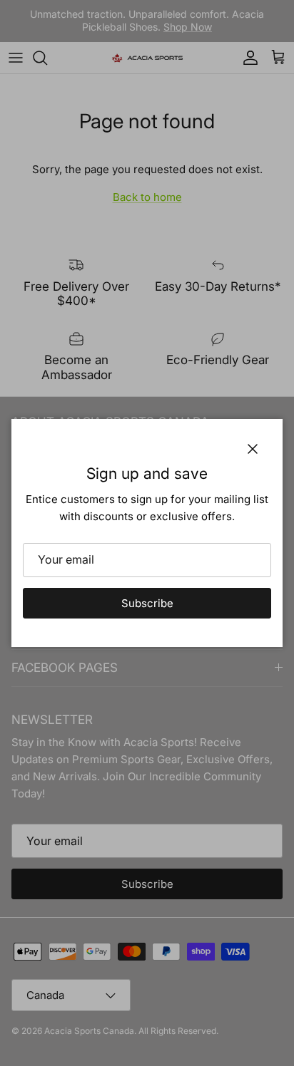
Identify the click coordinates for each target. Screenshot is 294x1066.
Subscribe (147, 603)
